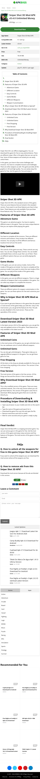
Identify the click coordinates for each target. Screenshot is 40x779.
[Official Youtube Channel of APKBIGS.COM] (20, 768)
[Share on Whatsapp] (26, 484)
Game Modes (11, 97)
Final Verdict (9, 138)
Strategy (4, 650)
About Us (4, 777)
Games (9, 8)
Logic (3, 620)
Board (3, 605)
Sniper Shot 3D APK (12, 81)
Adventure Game (13, 87)
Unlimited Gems (12, 120)
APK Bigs (12, 22)
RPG (2, 639)
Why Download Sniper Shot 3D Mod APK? (19, 130)
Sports (3, 646)
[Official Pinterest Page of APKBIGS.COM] (25, 768)
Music (3, 628)
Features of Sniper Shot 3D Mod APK (17, 114)
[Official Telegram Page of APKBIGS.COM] (31, 768)
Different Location (13, 91)
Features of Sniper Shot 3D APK (16, 84)
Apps (29, 590)
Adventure (4, 598)
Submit (5, 521)
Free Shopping (12, 124)
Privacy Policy (26, 777)
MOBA (3, 624)
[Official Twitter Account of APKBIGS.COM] (15, 768)
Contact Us (35, 777)
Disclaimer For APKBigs (15, 777)
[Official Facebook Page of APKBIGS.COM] (9, 768)
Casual (3, 613)
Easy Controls (11, 94)
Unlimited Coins (12, 117)
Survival (3, 654)
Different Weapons (13, 100)
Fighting (3, 616)
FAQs (6, 141)
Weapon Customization (15, 103)
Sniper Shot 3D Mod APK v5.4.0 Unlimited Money (13, 10)
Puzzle (3, 631)
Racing (3, 635)
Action (14, 8)
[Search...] (32, 1)
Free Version (11, 127)
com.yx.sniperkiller (23, 48)
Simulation (4, 643)
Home (3, 8)
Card (2, 609)
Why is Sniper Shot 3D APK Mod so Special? (20, 106)
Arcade (3, 602)
